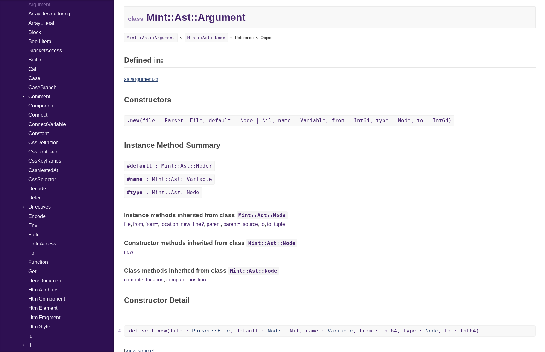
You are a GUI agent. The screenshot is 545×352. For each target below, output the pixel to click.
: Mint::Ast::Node (163, 192)
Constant (38, 133)
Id (30, 335)
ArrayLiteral (41, 23)
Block (34, 32)
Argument (39, 4)
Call (33, 69)
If (29, 345)
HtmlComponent (46, 299)
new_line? (192, 224)
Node (274, 331)
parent (214, 224)
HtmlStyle (39, 326)
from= (151, 224)
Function (38, 262)
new (128, 252)
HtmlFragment (44, 317)
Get (32, 271)
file (127, 224)
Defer (34, 197)
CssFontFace (43, 151)
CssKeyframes (44, 161)
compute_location (144, 279)
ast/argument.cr (141, 79)
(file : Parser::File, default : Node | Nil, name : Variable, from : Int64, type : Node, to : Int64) (289, 121)
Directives (39, 207)
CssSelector (42, 179)
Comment (39, 96)
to (263, 224)
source (250, 224)
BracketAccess (45, 50)
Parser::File (211, 331)
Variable (340, 331)
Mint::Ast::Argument (151, 37)
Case (34, 78)
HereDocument (45, 280)
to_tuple (276, 224)
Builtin (35, 59)
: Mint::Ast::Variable (169, 179)
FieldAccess (42, 243)
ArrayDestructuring (49, 13)
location (169, 224)
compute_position (186, 279)
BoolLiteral (40, 41)
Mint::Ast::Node (206, 37)
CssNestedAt (43, 170)
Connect (37, 115)
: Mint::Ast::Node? (169, 166)
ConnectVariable (47, 124)
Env (32, 225)
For (32, 253)
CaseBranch (42, 87)
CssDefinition (43, 142)
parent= (231, 224)
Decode (37, 188)
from (138, 224)
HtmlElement (42, 308)
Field (34, 234)
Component (41, 105)
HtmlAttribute (42, 289)
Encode (37, 216)
